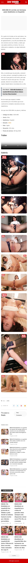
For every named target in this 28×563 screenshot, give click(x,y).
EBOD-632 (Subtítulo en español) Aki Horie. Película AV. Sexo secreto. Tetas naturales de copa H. (7, 543)
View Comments (19, 414)
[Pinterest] (21, 405)
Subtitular (5, 501)
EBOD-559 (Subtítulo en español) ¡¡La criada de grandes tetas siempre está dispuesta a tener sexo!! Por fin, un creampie (20, 512)
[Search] (26, 2)
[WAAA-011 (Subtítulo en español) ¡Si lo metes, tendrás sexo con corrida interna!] (5, 441)
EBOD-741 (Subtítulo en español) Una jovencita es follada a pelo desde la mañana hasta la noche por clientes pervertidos (7, 512)
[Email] (25, 405)
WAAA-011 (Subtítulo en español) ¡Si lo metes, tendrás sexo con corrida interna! (18, 441)
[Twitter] (17, 405)
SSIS (9, 123)
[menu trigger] (3, 2)
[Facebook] (13, 405)
